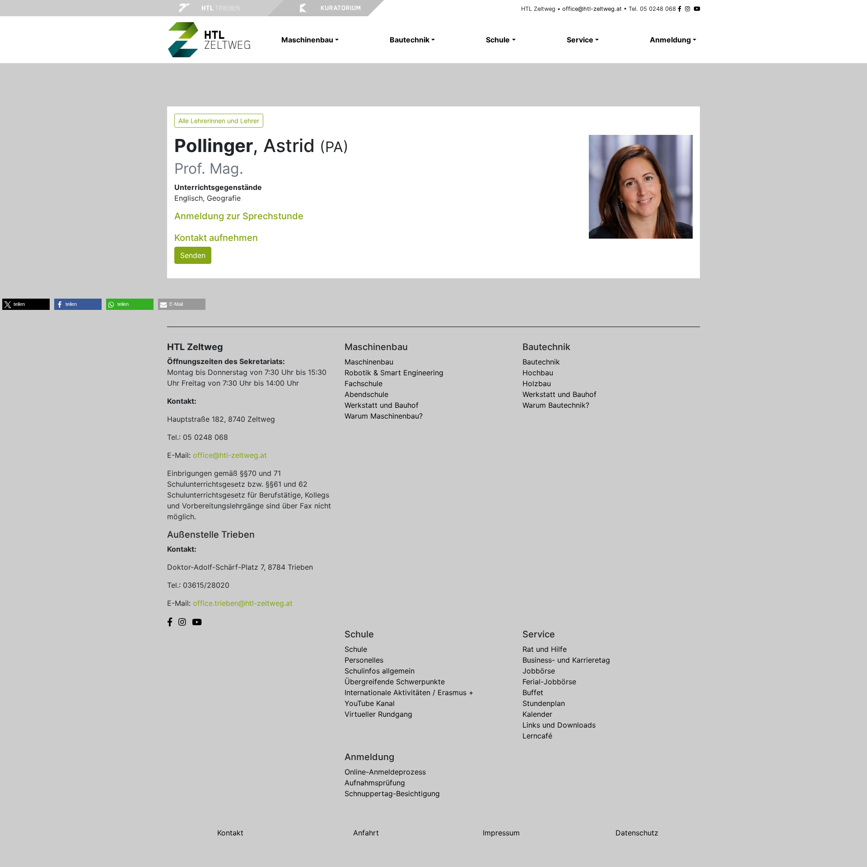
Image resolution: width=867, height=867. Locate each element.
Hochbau (537, 372)
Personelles (364, 659)
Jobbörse (538, 670)
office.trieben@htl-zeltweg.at (243, 603)
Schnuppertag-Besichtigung (392, 793)
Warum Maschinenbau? (384, 415)
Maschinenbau (369, 361)
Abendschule (366, 394)
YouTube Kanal (370, 703)
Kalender (537, 714)
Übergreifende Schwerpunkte (395, 681)
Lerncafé (537, 735)
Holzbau (536, 383)
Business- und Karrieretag (566, 659)
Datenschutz (636, 832)
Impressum (501, 832)
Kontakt (230, 832)
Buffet (532, 692)
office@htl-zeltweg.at (592, 8)
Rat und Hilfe (544, 649)
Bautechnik (541, 361)
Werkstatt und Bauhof (382, 405)
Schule (356, 649)
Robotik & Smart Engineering (394, 372)
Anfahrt (366, 832)
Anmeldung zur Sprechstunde (238, 216)
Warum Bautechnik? (555, 405)
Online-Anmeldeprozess (385, 771)
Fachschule (363, 383)
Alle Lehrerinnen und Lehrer (218, 121)
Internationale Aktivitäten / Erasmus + (409, 692)
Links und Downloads (559, 724)
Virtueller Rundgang (378, 714)
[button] (26, 304)
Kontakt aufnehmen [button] (216, 237)
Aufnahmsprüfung (375, 782)
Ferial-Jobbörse (549, 681)
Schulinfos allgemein (380, 670)
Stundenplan (543, 703)
